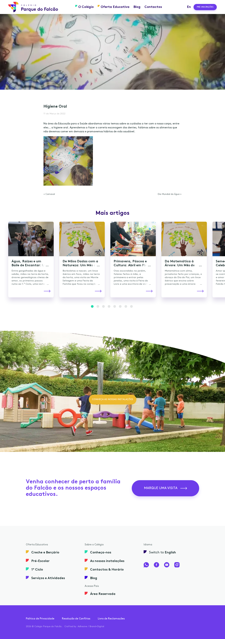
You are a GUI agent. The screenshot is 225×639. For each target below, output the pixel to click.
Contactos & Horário (107, 569)
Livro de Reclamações (111, 618)
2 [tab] (98, 306)
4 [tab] (109, 306)
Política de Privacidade (40, 618)
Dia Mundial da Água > (170, 194)
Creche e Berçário (45, 552)
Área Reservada (102, 594)
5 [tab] (114, 306)
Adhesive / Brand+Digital (91, 626)
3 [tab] (103, 306)
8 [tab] (131, 306)
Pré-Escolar (40, 561)
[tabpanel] (112, 52)
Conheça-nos (100, 552)
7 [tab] (126, 306)
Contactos (153, 7)
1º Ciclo (37, 569)
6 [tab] (120, 306)
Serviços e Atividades (48, 578)
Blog (137, 7)
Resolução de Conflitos (76, 618)
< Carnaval (49, 194)
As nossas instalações (107, 561)
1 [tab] (92, 306)
